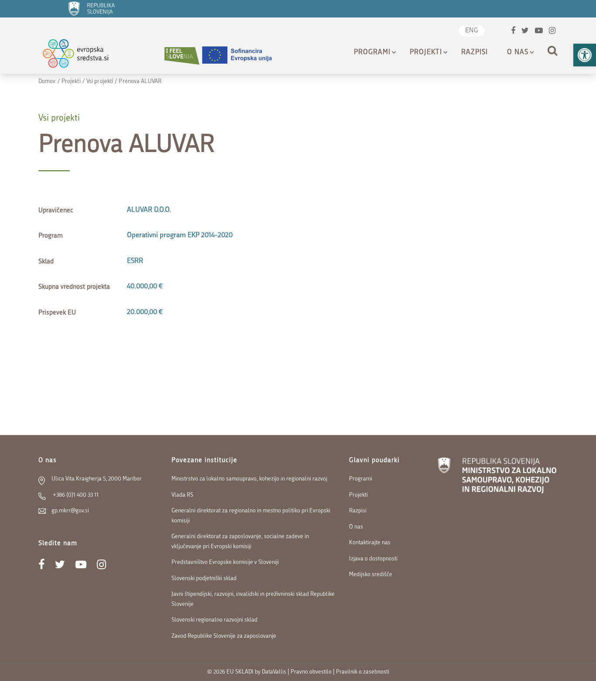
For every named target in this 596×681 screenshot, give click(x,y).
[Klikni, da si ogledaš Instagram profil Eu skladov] (552, 32)
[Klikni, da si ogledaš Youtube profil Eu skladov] (539, 32)
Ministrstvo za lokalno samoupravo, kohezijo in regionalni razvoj (249, 479)
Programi (372, 52)
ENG (471, 31)
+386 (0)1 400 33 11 (75, 495)
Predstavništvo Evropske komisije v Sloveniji (225, 562)
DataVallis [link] (274, 672)
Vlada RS (182, 495)
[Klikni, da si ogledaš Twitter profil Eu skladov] (525, 32)
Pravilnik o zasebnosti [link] (362, 672)
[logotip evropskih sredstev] (83, 55)
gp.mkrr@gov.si (70, 511)
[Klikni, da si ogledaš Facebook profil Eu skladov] (513, 32)
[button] (584, 55)
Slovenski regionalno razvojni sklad (214, 620)
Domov (47, 81)
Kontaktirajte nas (369, 543)
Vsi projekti (99, 81)
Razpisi (474, 52)
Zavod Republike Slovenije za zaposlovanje (223, 636)
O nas (517, 52)
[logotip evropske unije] (242, 55)
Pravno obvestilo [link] (311, 672)
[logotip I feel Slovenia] (181, 55)
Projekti (426, 52)
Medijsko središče (370, 574)
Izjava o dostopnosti (373, 559)
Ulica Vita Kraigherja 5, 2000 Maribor (96, 479)
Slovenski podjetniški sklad (203, 578)
